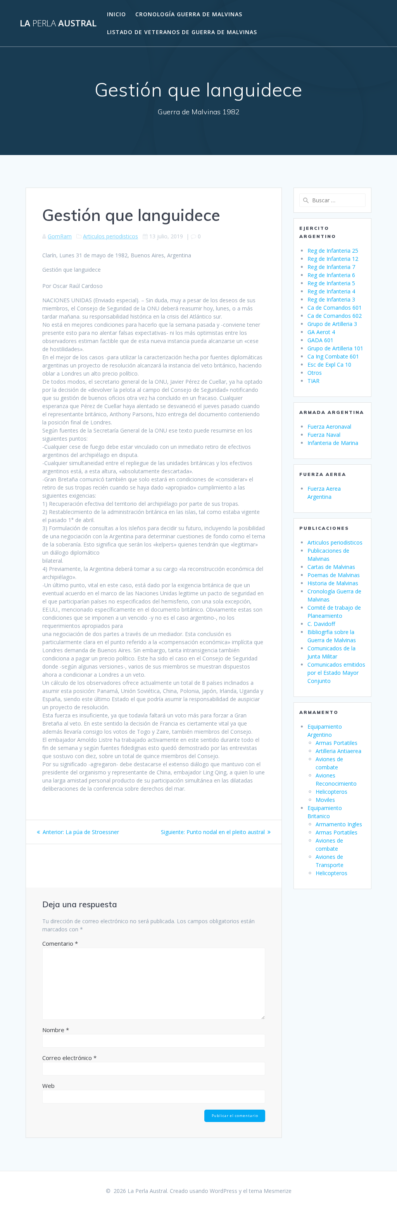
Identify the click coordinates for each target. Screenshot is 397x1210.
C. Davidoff (321, 623)
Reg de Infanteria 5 (331, 283)
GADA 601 (320, 340)
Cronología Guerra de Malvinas (188, 14)
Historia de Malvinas (332, 583)
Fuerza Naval (323, 434)
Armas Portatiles (336, 742)
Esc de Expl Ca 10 (329, 364)
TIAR (313, 380)
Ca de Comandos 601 (334, 307)
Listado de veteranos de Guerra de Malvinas (182, 32)
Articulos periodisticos (110, 236)
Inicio (116, 14)
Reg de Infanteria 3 (331, 299)
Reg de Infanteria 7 (331, 267)
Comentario (60, 943)
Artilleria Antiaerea (338, 751)
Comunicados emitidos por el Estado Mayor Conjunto (336, 672)
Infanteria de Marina (332, 442)
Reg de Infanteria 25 (332, 250)
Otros (314, 372)
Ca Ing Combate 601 (333, 356)
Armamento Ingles (339, 824)
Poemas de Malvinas (333, 575)
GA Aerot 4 (321, 332)
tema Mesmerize (270, 1190)
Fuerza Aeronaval (329, 426)
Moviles (325, 799)
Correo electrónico (69, 1058)
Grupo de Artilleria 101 (335, 348)
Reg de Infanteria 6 (331, 275)
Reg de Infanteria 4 (331, 291)
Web (48, 1085)
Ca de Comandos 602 (334, 315)
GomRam (60, 236)
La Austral (58, 23)
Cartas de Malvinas (331, 567)
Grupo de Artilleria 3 (332, 323)
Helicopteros (331, 791)
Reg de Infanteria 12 (332, 258)
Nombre (55, 1030)
